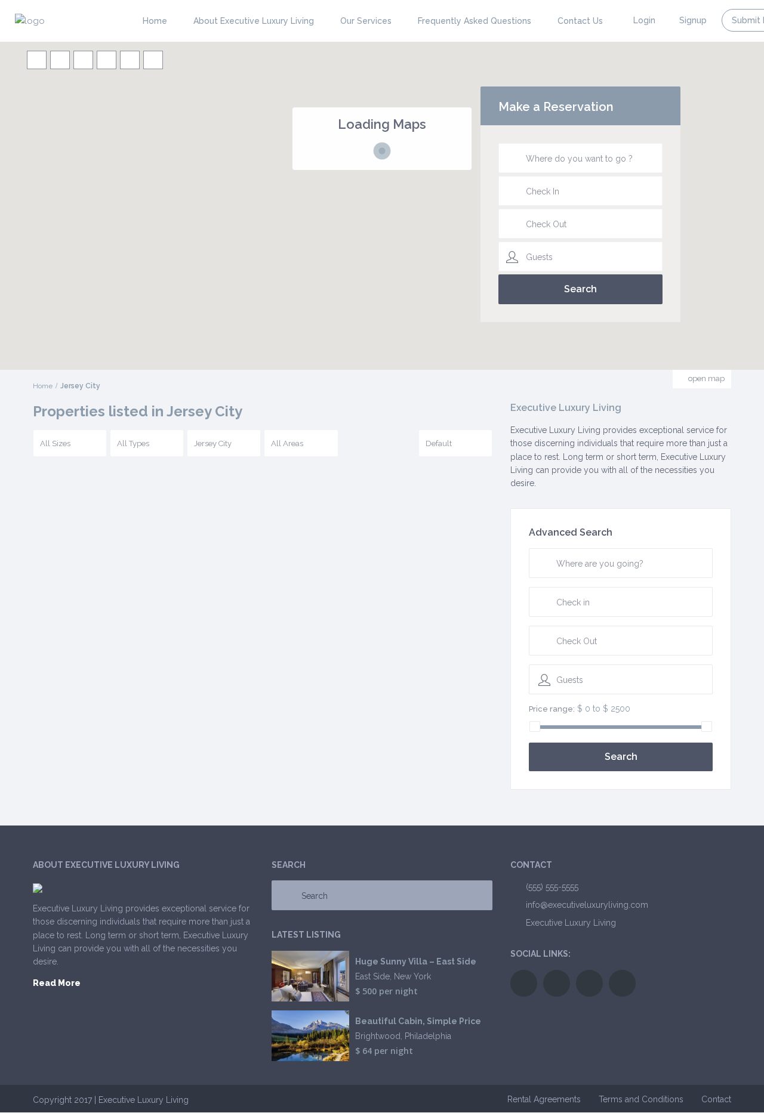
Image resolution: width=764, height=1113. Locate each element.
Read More (57, 983)
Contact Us (580, 21)
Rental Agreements (544, 1099)
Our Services (366, 21)
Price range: (552, 708)
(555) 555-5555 (552, 887)
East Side (372, 976)
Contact (716, 1099)
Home (155, 21)
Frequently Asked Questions (474, 21)
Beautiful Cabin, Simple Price (418, 1021)
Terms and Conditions (641, 1099)
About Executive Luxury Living (253, 21)
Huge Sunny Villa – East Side (415, 961)
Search (621, 756)
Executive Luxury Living (571, 923)
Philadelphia (428, 1036)
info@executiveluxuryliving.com (587, 905)
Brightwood (378, 1036)
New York (412, 976)
